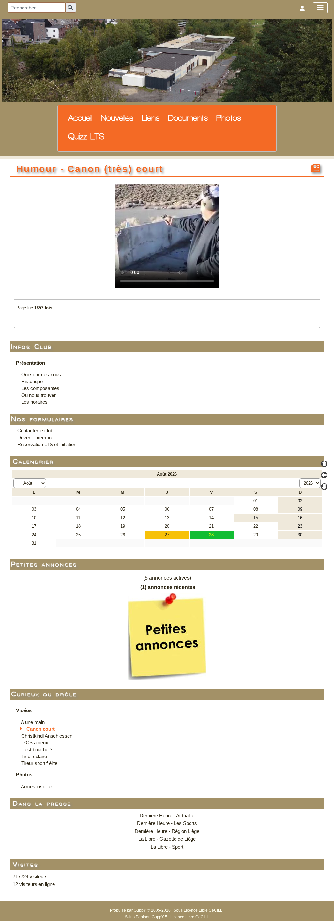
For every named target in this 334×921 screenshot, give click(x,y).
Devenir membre (35, 437)
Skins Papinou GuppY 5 (147, 917)
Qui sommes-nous (41, 374)
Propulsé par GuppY (128, 910)
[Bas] (324, 486)
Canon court (40, 729)
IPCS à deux (34, 742)
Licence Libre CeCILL (189, 917)
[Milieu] (324, 475)
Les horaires (34, 402)
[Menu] (320, 7)
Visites (26, 864)
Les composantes (40, 388)
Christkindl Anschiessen (46, 736)
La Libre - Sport (167, 847)
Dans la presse (42, 803)
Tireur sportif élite (39, 763)
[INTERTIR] (167, 60)
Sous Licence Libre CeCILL (198, 910)
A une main (33, 722)
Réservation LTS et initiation (46, 444)
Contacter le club (35, 430)
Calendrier (33, 461)
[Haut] (324, 463)
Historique (32, 381)
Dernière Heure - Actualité (167, 815)
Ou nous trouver (38, 395)
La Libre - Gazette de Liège (167, 839)
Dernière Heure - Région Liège (167, 831)
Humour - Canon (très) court (89, 169)
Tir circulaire (34, 756)
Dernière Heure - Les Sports (167, 823)
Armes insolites (37, 786)
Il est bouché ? (36, 749)
